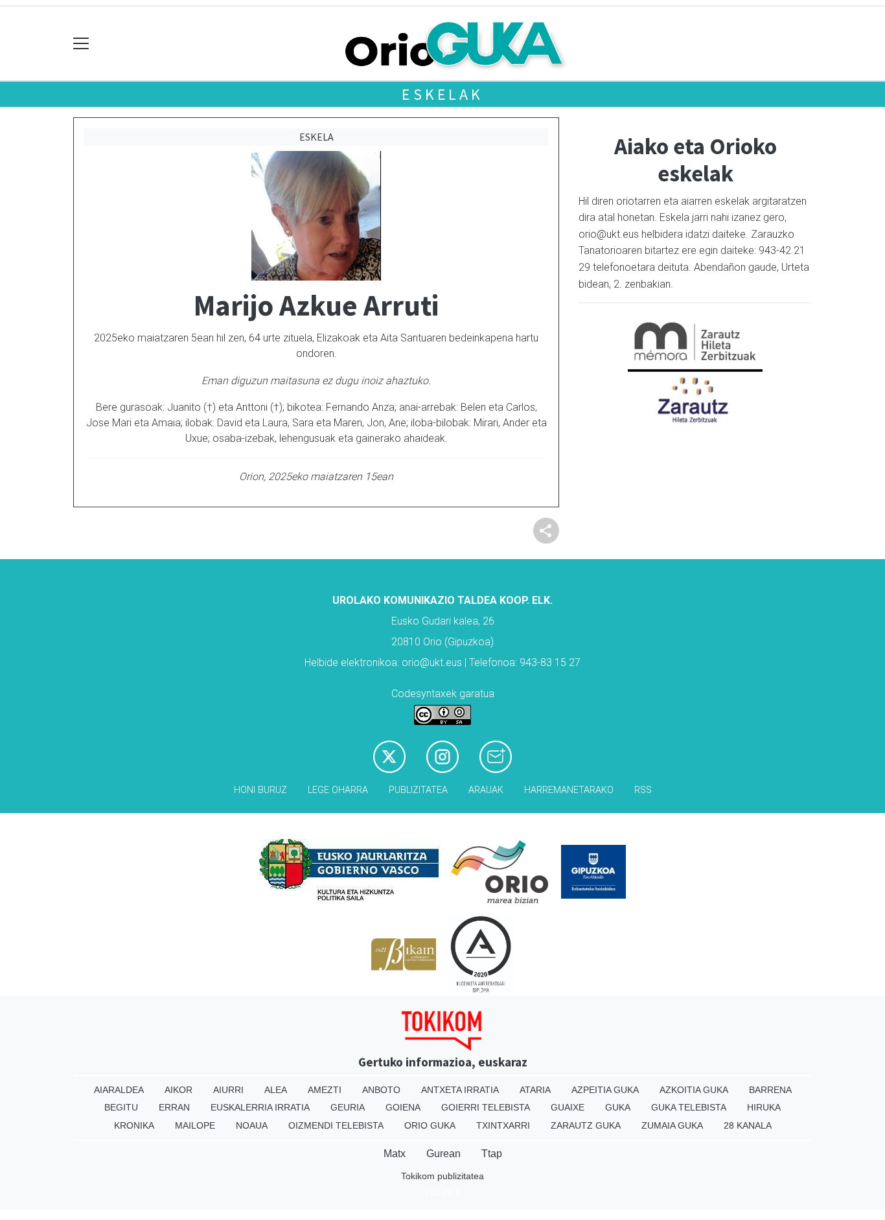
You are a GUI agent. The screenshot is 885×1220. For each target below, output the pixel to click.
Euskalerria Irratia (260, 1107)
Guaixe (567, 1107)
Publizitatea (418, 790)
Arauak (485, 790)
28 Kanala (748, 1125)
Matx (395, 1153)
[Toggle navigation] (81, 43)
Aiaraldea (119, 1090)
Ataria (535, 1090)
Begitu (121, 1107)
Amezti (324, 1090)
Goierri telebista (485, 1107)
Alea (275, 1090)
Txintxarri (503, 1125)
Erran (174, 1107)
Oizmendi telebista (336, 1125)
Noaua (252, 1125)
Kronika (134, 1125)
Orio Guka (429, 1125)
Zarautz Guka (586, 1125)
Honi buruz (260, 790)
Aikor (178, 1090)
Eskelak (442, 94)
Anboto (381, 1090)
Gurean (443, 1153)
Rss (643, 790)
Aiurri (228, 1090)
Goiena (402, 1107)
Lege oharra (338, 790)
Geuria (347, 1107)
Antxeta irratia (460, 1090)
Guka (617, 1107)
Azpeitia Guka (605, 1090)
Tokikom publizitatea (442, 1176)
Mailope (195, 1125)
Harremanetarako (569, 790)
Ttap (491, 1153)
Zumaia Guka (672, 1125)
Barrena (770, 1090)
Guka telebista (688, 1107)
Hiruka (764, 1107)
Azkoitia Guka (694, 1090)
